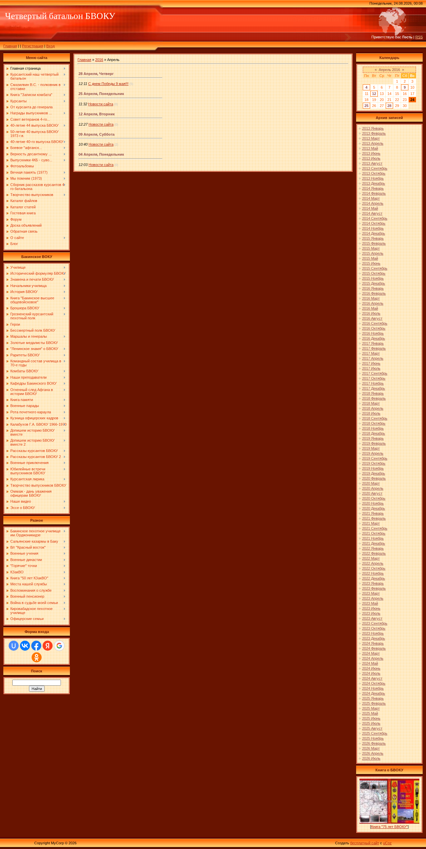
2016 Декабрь (373, 338)
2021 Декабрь (373, 543)
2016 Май (370, 308)
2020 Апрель (372, 488)
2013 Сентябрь (374, 168)
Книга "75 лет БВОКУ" (389, 827)
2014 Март (371, 198)
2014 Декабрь (373, 233)
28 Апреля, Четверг (96, 74)
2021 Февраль (374, 518)
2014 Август (372, 213)
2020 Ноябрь (373, 503)
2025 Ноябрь (373, 738)
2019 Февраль (374, 443)
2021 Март (371, 523)
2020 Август (372, 493)
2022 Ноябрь (373, 573)
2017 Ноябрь (373, 383)
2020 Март (371, 483)
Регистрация (32, 46)
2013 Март (371, 138)
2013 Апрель (372, 143)
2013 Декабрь (373, 183)
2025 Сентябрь (374, 733)
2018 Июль (371, 413)
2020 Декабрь (373, 508)
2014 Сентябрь (374, 218)
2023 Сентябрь (374, 623)
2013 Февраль (374, 133)
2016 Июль (371, 313)
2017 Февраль (374, 348)
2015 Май (370, 258)
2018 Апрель (372, 408)
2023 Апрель (372, 598)
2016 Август (372, 318)
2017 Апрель (372, 358)
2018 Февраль (374, 398)
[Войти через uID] (14, 646)
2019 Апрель (372, 453)
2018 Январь (373, 393)
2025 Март (371, 708)
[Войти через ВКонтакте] (25, 646)
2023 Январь (373, 583)
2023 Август (372, 618)
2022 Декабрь (373, 578)
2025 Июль (371, 723)
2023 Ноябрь (373, 633)
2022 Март (371, 558)
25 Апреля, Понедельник (101, 94)
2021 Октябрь (373, 533)
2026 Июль (371, 758)
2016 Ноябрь (373, 333)
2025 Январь (373, 698)
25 (366, 106)
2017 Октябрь (373, 378)
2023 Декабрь (373, 638)
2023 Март (371, 593)
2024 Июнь (371, 668)
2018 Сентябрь (374, 418)
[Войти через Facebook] (36, 646)
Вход (50, 46)
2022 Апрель (372, 563)
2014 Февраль (374, 193)
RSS (419, 37)
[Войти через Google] (59, 645)
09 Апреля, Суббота (96, 134)
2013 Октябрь (373, 173)
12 (374, 94)
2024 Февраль (374, 648)
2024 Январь (373, 643)
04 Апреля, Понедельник (101, 154)
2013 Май (370, 148)
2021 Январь (373, 513)
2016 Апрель (372, 303)
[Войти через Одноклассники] (37, 657)
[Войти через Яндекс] (48, 646)
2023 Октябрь (373, 628)
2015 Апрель (372, 253)
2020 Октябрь (373, 498)
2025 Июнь (371, 718)
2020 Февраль (374, 478)
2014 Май (370, 208)
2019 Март (371, 448)
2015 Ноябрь (373, 278)
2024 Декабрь (373, 693)
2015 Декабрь (373, 283)
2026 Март (371, 748)
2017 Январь (373, 343)
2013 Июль (371, 158)
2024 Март (371, 653)
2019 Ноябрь (373, 468)
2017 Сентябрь (374, 373)
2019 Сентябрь (374, 458)
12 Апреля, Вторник (97, 114)
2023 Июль (371, 613)
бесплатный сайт (364, 843)
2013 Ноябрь (373, 178)
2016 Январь (373, 288)
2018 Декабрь (373, 433)
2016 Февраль (374, 293)
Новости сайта (100, 104)
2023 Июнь (371, 608)
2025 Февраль (374, 703)
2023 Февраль (374, 588)
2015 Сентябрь (374, 268)
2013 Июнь (371, 153)
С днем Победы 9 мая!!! (108, 84)
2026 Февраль (374, 743)
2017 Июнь (371, 363)
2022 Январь (373, 548)
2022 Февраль (374, 553)
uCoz (387, 843)
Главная (10, 46)
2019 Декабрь (373, 473)
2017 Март (371, 353)
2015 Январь (373, 238)
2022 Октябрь (373, 568)
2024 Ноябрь (373, 688)
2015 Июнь (371, 263)
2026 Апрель (372, 753)
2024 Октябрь (373, 683)
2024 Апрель (372, 658)
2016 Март (371, 298)
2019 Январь (373, 438)
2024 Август (372, 678)
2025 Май (370, 713)
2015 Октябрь (373, 273)
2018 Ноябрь (373, 428)
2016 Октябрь (373, 328)
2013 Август (372, 163)
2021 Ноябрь (373, 538)
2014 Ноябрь (373, 228)
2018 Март (371, 403)
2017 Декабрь (373, 388)
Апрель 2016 (389, 70)
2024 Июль (371, 673)
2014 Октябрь (373, 223)
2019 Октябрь (373, 463)
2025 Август (372, 728)
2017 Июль (371, 368)
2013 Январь (373, 128)
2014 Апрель (372, 203)
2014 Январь (373, 188)
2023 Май (370, 603)
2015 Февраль (374, 243)
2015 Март (371, 248)
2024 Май (370, 663)
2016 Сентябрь (374, 323)
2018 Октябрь (373, 423)
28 (389, 106)
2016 (99, 60)
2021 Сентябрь (374, 528)
